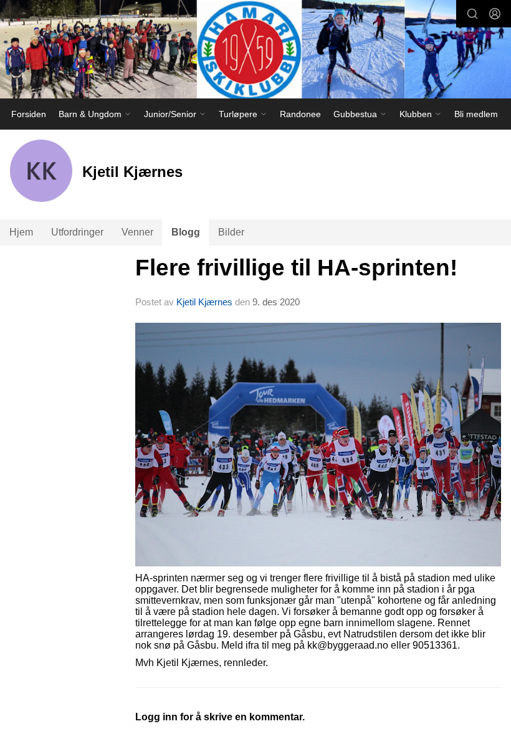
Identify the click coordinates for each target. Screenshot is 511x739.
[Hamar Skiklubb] (255, 51)
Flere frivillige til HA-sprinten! (296, 267)
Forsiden (28, 114)
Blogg (185, 232)
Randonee (300, 114)
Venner (137, 232)
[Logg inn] (495, 13)
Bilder (231, 232)
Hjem (21, 232)
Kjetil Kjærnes (204, 302)
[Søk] (472, 13)
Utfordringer (77, 232)
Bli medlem (476, 114)
